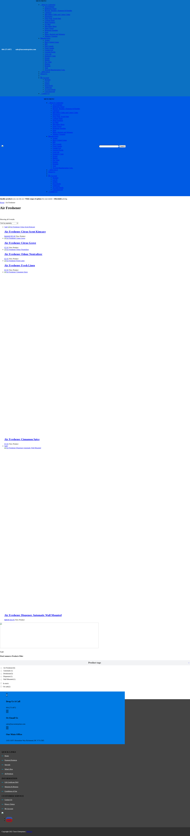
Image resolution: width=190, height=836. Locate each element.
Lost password (50, 91)
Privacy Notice (10, 804)
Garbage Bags (50, 20)
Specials (7, 765)
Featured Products (11, 760)
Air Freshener (49, 7)
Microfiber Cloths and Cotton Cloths (57, 14)
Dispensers (48, 16)
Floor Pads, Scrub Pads (53, 18)
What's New (9, 769)
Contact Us (45, 93)
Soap (46, 32)
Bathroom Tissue (51, 9)
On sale (6, 687)
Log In (47, 82)
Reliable (47, 66)
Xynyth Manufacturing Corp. (55, 70)
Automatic (8, 671)
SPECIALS (46, 72)
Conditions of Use (11, 791)
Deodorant (8, 674)
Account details (50, 90)
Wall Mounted (9, 679)
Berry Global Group (52, 42)
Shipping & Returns (11, 787)
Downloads (49, 86)
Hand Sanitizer (50, 22)
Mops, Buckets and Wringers (55, 34)
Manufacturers (45, 38)
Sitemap (29, 831)
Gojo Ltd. (48, 54)
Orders (47, 84)
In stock (6, 683)
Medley (47, 60)
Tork (46, 68)
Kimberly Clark (50, 56)
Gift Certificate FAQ (11, 782)
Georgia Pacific (50, 52)
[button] (41, 1)
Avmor (47, 40)
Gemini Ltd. (49, 50)
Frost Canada (49, 48)
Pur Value (48, 62)
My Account (44, 78)
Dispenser (7, 676)
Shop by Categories (48, 5)
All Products (9, 774)
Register (47, 80)
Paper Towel (49, 28)
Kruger (47, 58)
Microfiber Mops (51, 26)
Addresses (48, 88)
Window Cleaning (51, 36)
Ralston (47, 64)
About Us (43, 74)
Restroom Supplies (51, 30)
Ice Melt (47, 24)
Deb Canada (49, 46)
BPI (46, 44)
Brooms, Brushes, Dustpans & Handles (58, 11)
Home (2, 203)
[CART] (41, 76)
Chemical (48, 12)
